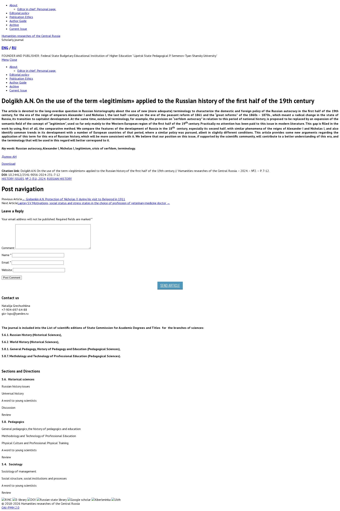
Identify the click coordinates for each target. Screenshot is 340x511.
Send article (170, 285)
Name (6, 255)
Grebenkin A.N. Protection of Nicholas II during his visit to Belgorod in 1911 (73, 199)
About (13, 5)
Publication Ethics (21, 17)
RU (14, 47)
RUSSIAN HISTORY (59, 179)
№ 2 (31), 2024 (35, 179)
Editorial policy (19, 13)
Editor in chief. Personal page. (36, 9)
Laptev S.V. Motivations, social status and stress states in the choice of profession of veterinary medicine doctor (94, 203)
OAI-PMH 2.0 (10, 507)
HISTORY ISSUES (13, 179)
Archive (14, 25)
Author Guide (18, 21)
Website (7, 270)
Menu (5, 60)
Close (13, 60)
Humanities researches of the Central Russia (31, 36)
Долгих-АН (9, 157)
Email (6, 262)
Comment (8, 248)
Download (8, 164)
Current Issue (18, 29)
